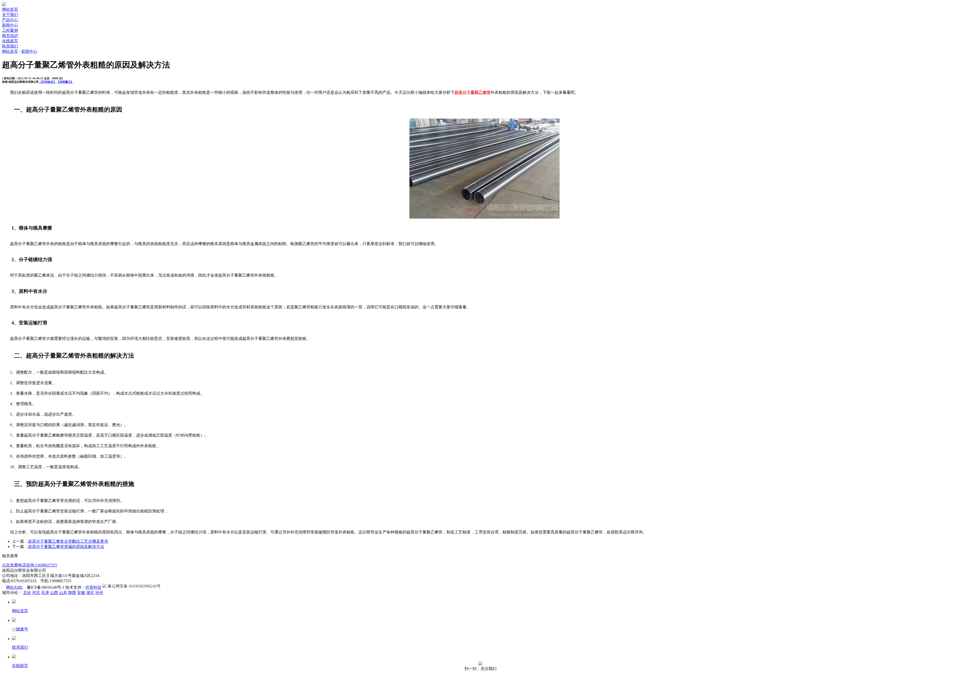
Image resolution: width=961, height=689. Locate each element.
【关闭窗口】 (65, 81)
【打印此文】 (47, 81)
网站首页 (10, 9)
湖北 (90, 592)
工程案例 (10, 30)
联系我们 (10, 46)
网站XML (14, 587)
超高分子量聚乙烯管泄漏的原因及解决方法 (66, 546)
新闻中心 (10, 25)
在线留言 (10, 41)
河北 (36, 592)
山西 (54, 592)
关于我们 (10, 15)
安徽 (81, 592)
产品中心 (10, 20)
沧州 (99, 592)
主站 (27, 592)
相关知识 (10, 36)
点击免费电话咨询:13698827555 (29, 565)
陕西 (72, 592)
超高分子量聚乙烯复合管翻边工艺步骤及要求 (68, 541)
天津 (45, 592)
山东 (63, 592)
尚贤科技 (93, 587)
